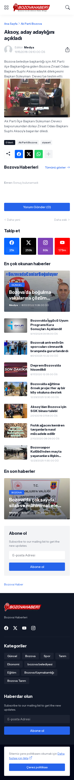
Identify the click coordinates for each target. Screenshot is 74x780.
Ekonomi (13, 664)
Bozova (30, 656)
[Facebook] (19, 154)
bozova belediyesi (40, 664)
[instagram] (33, 628)
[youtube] (24, 628)
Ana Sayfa (10, 24)
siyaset (46, 142)
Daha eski (60, 220)
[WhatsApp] (39, 154)
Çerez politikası (37, 767)
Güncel (12, 656)
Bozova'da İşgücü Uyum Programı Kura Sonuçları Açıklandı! (49, 324)
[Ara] (67, 7)
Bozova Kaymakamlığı (39, 672)
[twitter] (15, 628)
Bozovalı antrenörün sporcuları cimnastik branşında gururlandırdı (49, 346)
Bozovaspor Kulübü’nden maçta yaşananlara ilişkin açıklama (45, 451)
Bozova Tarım (16, 681)
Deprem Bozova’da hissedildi (45, 367)
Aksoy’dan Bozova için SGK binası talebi (48, 409)
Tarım (62, 656)
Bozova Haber (13, 584)
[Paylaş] (66, 50)
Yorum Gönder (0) (37, 207)
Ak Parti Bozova (31, 24)
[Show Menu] (6, 7)
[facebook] (6, 628)
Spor (47, 656)
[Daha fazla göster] (48, 154)
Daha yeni (13, 220)
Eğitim (11, 672)
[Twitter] (29, 154)
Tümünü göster (55, 167)
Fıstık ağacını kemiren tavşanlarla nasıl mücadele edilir (47, 429)
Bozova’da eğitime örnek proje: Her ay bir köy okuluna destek (47, 388)
